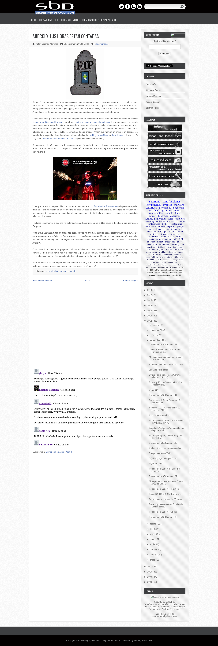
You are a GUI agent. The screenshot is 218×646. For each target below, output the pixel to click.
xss (182, 244)
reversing (149, 221)
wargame (173, 267)
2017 (149, 295)
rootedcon (154, 234)
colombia (150, 272)
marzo (153, 549)
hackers (159, 239)
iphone (174, 229)
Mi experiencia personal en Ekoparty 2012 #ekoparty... (166, 358)
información (173, 272)
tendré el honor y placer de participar (92, 122)
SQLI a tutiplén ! (156, 463)
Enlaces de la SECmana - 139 (163, 476)
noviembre (155, 330)
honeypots (177, 247)
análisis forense (173, 210)
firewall (159, 254)
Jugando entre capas (158, 370)
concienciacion (151, 252)
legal (177, 262)
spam (171, 231)
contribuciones (171, 201)
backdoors (179, 270)
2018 (149, 290)
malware (179, 204)
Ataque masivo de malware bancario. (166, 364)
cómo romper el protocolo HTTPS (58, 138)
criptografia (176, 224)
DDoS (179, 236)
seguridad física (152, 257)
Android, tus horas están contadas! (66, 36)
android (49, 271)
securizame (152, 275)
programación (163, 267)
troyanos (165, 234)
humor (170, 262)
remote (73, 271)
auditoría (171, 221)
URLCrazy (153, 390)
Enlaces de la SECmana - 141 (163, 395)
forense (169, 249)
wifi (175, 239)
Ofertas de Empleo (70, 20)
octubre (153, 335)
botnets (181, 265)
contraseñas (164, 244)
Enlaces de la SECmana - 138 (163, 517)
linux (177, 213)
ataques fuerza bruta (167, 270)
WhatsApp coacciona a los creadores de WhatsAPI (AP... (166, 421)
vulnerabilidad (156, 213)
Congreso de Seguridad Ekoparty (48, 122)
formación (178, 249)
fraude (163, 236)
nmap (179, 242)
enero (153, 560)
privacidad (165, 207)
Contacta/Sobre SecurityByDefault (99, 20)
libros (170, 218)
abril (152, 544)
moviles (153, 267)
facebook (157, 229)
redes (180, 272)
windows (180, 218)
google (180, 226)
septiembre (155, 340)
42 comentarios (101, 44)
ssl (180, 229)
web (153, 249)
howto (164, 262)
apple (149, 231)
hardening (163, 216)
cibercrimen (153, 236)
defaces (157, 272)
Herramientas (45, 20)
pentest (152, 216)
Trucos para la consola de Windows (165, 499)
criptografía (172, 252)
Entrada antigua (130, 280)
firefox (160, 242)
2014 (149, 310)
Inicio (33, 20)
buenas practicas (177, 260)
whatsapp (175, 234)
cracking (162, 252)
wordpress (172, 265)
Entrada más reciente (42, 280)
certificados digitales (156, 247)
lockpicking (117, 135)
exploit (160, 249)
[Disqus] (85, 325)
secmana (154, 201)
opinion (168, 239)
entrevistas (151, 226)
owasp (171, 236)
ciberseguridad (172, 257)
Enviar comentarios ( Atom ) (59, 452)
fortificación (155, 262)
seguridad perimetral (164, 275)
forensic (164, 272)
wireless (164, 265)
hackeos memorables (155, 218)
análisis (166, 260)
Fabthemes (115, 640)
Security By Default (90, 640)
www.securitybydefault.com (164, 616)
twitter (165, 224)
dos (56, 271)
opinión (179, 231)
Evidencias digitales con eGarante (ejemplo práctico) (165, 376)
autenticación (151, 244)
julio (152, 529)
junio (152, 534)
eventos (167, 204)
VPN (159, 260)
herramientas (153, 204)
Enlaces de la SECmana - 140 (163, 443)
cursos (180, 252)
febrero (153, 555)
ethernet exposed (166, 226)
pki (165, 231)
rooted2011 (151, 260)
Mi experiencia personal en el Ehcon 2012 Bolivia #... (166, 482)
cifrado (181, 221)
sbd (148, 249)
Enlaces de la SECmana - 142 (163, 344)
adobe (157, 270)
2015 (149, 305)
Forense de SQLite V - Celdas (163, 512)
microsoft (158, 231)
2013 (149, 316)
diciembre (154, 325)
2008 (149, 582)
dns (181, 257)
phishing (175, 244)
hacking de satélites (98, 135)
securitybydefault (152, 265)
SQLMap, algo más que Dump (163, 458)
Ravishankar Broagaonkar (106, 206)
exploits (150, 239)
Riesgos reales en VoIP (160, 453)
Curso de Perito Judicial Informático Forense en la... (165, 350)
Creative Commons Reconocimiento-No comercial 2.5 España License (167, 608)
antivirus (160, 221)
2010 (149, 572)
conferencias (153, 224)
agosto (153, 524)
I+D (56, 20)
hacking (159, 210)
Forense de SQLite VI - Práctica (164, 489)
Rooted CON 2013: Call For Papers (165, 494)
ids (147, 267)
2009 (149, 577)
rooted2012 (178, 254)
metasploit (170, 242)
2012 (149, 321)
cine (169, 247)
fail (153, 254)
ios (149, 229)
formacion (168, 254)
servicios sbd (177, 275)
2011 (149, 566)
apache (162, 257)
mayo (153, 539)
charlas (166, 229)
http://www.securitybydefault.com (159, 604)
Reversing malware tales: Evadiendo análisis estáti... (166, 505)
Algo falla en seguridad (159, 415)
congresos (175, 216)
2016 (149, 300)
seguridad (151, 207)
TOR (151, 270)
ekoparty (64, 271)
